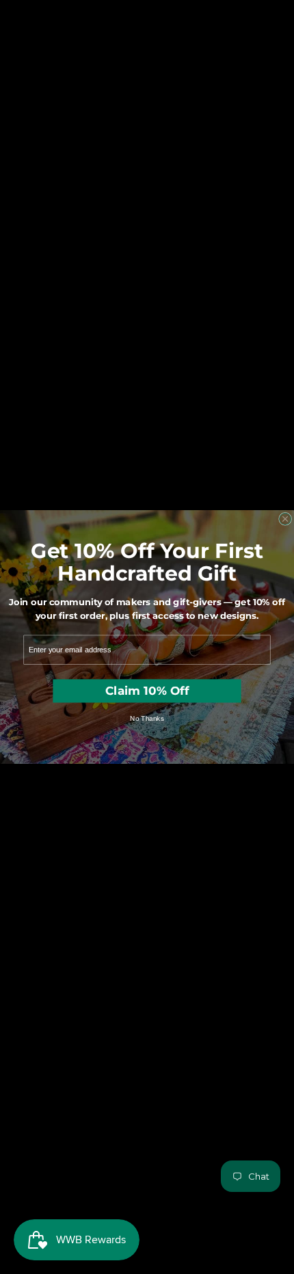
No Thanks (146, 718)
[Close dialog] (285, 519)
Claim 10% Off (147, 691)
